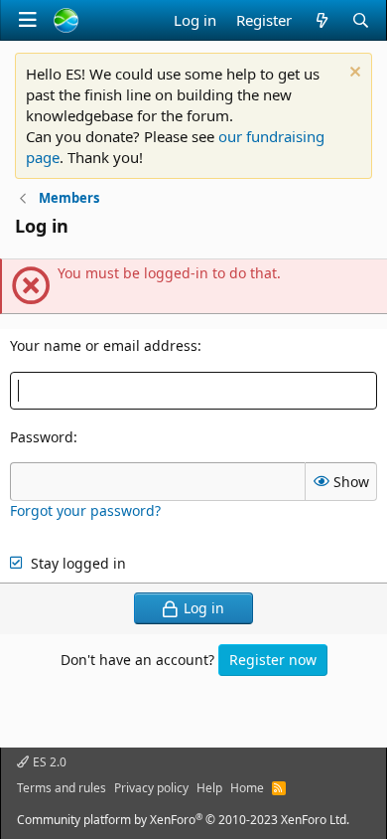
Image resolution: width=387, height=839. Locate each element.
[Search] (360, 20)
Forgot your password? (85, 510)
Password (41, 436)
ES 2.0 (48, 762)
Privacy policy (151, 787)
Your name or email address (103, 345)
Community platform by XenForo (183, 819)
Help (209, 787)
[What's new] (321, 20)
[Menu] (28, 20)
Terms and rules (61, 787)
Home (247, 787)
